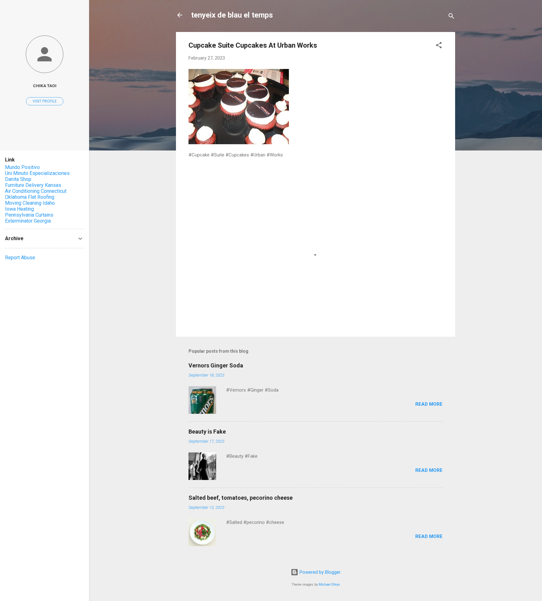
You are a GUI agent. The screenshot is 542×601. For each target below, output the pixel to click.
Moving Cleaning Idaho (30, 203)
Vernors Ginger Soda (216, 365)
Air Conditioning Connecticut (35, 191)
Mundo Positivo (22, 167)
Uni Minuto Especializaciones (37, 173)
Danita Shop (18, 179)
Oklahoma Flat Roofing (29, 197)
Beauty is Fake (207, 431)
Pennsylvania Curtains (29, 215)
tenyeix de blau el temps (232, 15)
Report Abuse (20, 258)
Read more (429, 404)
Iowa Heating (19, 209)
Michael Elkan (329, 585)
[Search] (451, 17)
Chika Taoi (44, 85)
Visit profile (45, 101)
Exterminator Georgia (28, 221)
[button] (439, 46)
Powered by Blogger (319, 572)
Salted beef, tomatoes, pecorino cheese (241, 497)
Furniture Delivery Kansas (33, 185)
